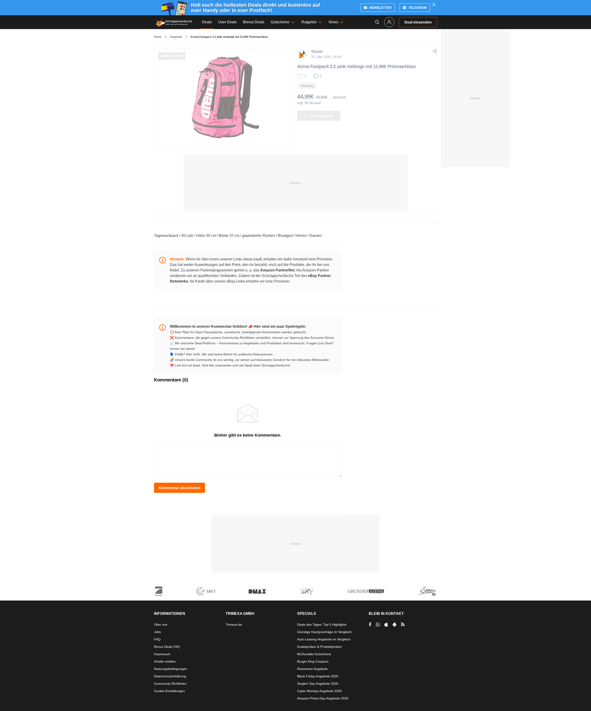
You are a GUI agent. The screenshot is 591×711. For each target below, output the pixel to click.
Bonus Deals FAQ (167, 647)
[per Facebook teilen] (370, 624)
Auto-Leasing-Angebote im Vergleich (323, 639)
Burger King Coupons (313, 661)
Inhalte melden (165, 661)
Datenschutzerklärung (170, 676)
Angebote (176, 37)
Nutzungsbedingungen (170, 669)
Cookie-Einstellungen (169, 691)
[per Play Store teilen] (394, 624)
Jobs (157, 632)
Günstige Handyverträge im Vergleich (324, 632)
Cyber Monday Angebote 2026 (319, 691)
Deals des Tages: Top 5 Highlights (322, 624)
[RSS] (403, 624)
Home (158, 37)
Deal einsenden (418, 22)
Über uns (160, 624)
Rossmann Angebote (312, 669)
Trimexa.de (234, 624)
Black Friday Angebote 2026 (317, 676)
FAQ (157, 639)
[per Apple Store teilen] (386, 624)
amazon (339, 97)
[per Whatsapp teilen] (378, 624)
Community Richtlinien (170, 683)
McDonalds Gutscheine (314, 654)
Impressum (162, 654)
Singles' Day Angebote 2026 (317, 683)
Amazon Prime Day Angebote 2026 (322, 698)
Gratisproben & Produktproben (319, 647)
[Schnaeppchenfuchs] (174, 22)
